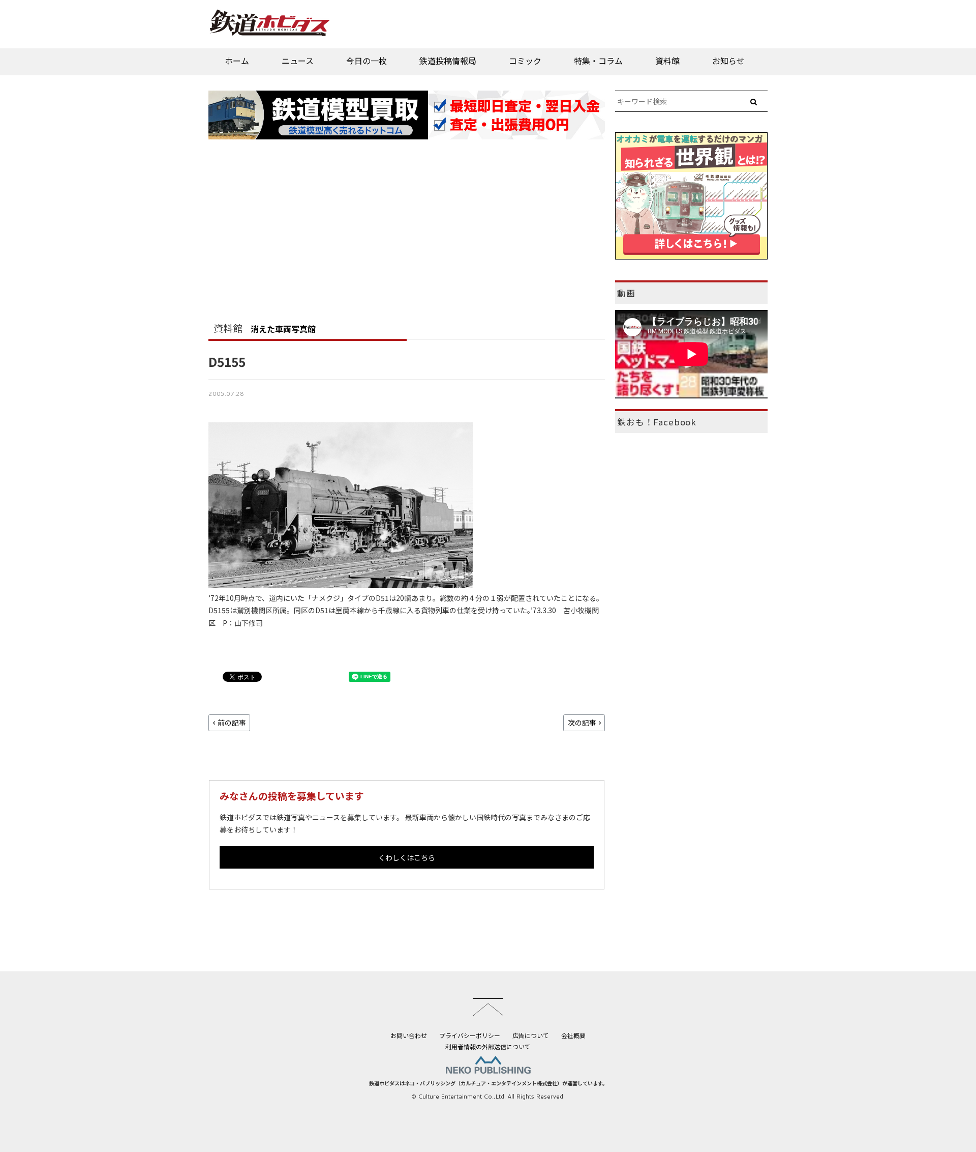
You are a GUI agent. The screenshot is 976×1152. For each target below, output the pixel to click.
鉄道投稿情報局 (447, 60)
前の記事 (232, 722)
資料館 (667, 60)
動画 (626, 293)
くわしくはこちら (406, 857)
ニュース (298, 60)
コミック (525, 60)
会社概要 (573, 1035)
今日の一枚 (366, 60)
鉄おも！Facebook (656, 422)
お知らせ (728, 60)
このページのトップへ (488, 1007)
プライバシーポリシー (469, 1035)
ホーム (237, 60)
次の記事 (582, 722)
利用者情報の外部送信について (488, 1046)
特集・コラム (598, 60)
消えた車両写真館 (283, 329)
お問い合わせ (408, 1035)
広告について (530, 1035)
